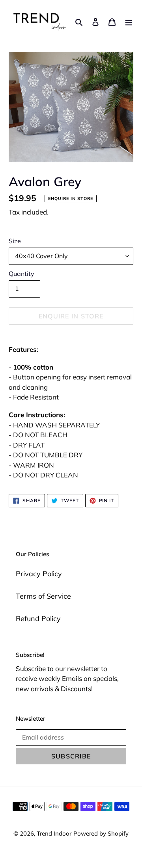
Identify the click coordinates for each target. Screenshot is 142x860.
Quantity (21, 273)
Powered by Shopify (101, 833)
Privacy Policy (39, 573)
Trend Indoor (54, 833)
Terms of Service (43, 596)
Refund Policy (38, 618)
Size (15, 241)
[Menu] (128, 21)
